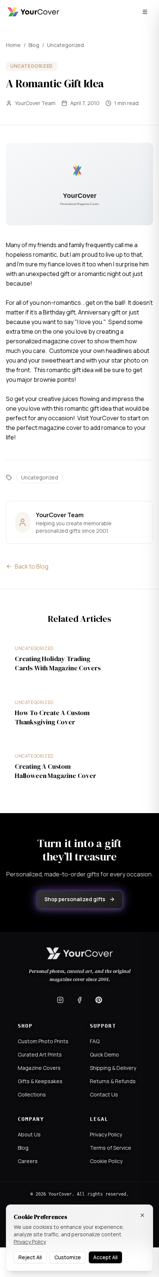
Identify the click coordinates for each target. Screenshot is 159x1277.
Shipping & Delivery (113, 1067)
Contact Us (104, 1094)
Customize (67, 1257)
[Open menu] (145, 11)
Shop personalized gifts (74, 899)
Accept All (105, 1257)
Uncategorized (65, 44)
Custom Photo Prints (43, 1041)
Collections (32, 1094)
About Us (29, 1134)
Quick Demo (104, 1054)
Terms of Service (110, 1147)
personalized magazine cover (46, 341)
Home (13, 44)
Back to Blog (31, 566)
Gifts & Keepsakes (40, 1081)
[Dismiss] (142, 1215)
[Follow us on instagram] (60, 1000)
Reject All (30, 1257)
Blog (33, 44)
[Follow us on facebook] (79, 1000)
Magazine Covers (39, 1067)
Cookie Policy (106, 1161)
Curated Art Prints (40, 1054)
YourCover (104, 418)
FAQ (94, 1041)
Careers (28, 1161)
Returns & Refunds (113, 1081)
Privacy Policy (106, 1134)
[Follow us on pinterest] (98, 1000)
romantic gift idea (71, 370)
